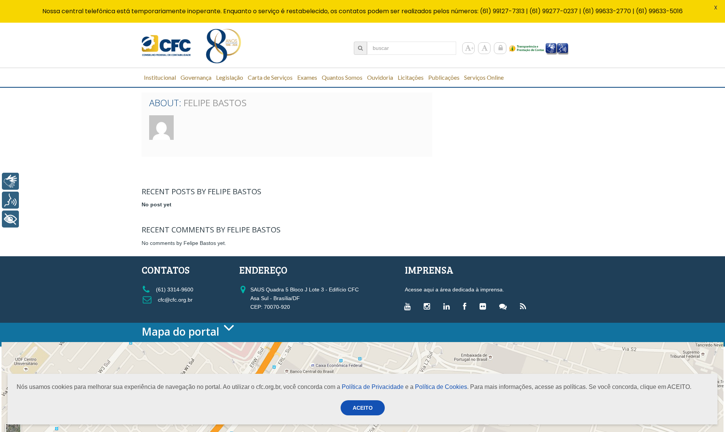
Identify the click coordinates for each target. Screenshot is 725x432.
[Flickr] (484, 306)
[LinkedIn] (448, 306)
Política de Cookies (441, 387)
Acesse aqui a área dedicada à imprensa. (454, 289)
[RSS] (525, 306)
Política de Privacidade (373, 387)
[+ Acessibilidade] (10, 219)
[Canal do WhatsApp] (505, 306)
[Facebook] (466, 306)
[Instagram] (429, 306)
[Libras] (10, 181)
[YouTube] (409, 306)
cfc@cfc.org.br (174, 300)
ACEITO (363, 408)
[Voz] (10, 200)
